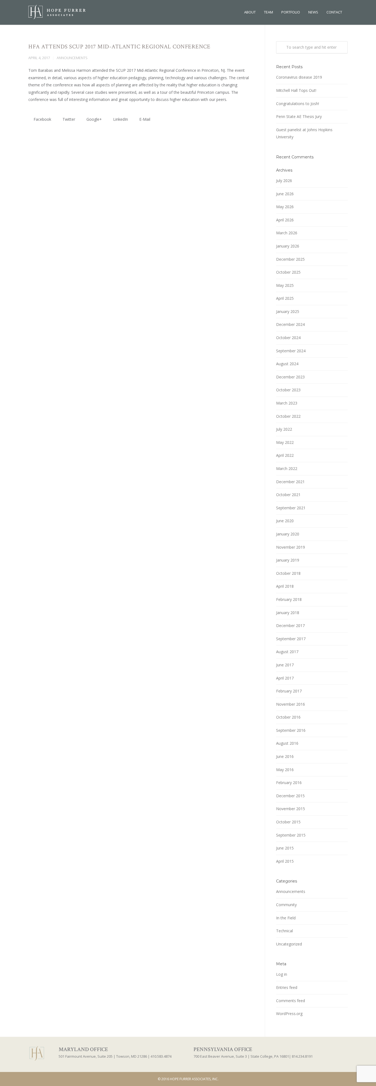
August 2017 (287, 651)
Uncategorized (289, 944)
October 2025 (288, 272)
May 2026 (285, 206)
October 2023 (288, 389)
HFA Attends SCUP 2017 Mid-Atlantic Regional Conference (119, 46)
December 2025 (290, 259)
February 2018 (289, 599)
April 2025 (285, 298)
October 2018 (288, 573)
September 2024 (291, 350)
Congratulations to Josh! (297, 103)
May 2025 (285, 285)
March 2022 (286, 468)
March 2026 (286, 232)
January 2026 (287, 246)
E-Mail (144, 119)
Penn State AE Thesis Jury (299, 116)
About (250, 12)
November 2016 (290, 704)
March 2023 (286, 403)
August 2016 (287, 743)
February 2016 (289, 782)
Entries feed (286, 987)
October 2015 (288, 821)
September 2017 (291, 638)
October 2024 (288, 337)
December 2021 (290, 481)
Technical (284, 930)
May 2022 (285, 442)
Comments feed (290, 1000)
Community (286, 904)
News (313, 12)
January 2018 (287, 612)
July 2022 (284, 429)
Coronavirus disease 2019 (299, 77)
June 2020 (285, 520)
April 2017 (285, 678)
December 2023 (290, 377)
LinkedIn (120, 119)
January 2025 (287, 311)
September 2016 (291, 730)
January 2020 (287, 534)
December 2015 (290, 795)
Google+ (93, 119)
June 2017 (285, 664)
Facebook (41, 119)
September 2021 (291, 507)
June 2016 (285, 756)
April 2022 (285, 455)
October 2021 (288, 494)
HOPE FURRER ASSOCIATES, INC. (194, 1079)
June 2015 (285, 848)
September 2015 (291, 835)
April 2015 (285, 861)
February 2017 (289, 691)
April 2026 (285, 219)
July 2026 (284, 180)
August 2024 (287, 363)
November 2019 (290, 547)
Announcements (72, 57)
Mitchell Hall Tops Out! (296, 90)
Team (268, 12)
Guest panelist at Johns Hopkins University (304, 133)
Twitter (68, 119)
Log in (281, 974)
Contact (334, 12)
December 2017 (290, 625)
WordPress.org (289, 1013)
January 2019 (287, 560)
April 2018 (285, 586)
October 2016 (288, 717)
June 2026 (285, 193)
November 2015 (290, 808)
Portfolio (290, 12)
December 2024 (290, 324)
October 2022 (288, 416)
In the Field (286, 917)
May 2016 (285, 769)
